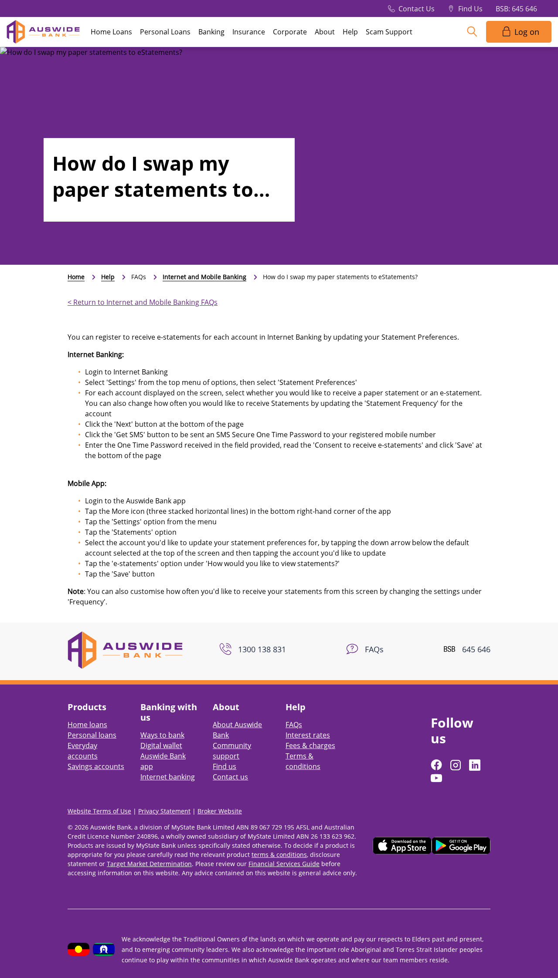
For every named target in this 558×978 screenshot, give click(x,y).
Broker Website (219, 811)
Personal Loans (165, 32)
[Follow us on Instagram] (456, 765)
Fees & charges (310, 745)
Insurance (248, 32)
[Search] (472, 31)
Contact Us (416, 8)
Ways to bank (162, 735)
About (325, 32)
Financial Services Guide (284, 864)
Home (76, 277)
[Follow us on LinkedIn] (475, 765)
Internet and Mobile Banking (204, 277)
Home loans (87, 724)
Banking (211, 32)
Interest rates (308, 735)
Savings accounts (96, 766)
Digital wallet (161, 745)
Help (350, 32)
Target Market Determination (149, 864)
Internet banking (167, 777)
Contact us (230, 777)
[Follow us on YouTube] (437, 778)
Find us (224, 766)
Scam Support (389, 32)
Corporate (290, 32)
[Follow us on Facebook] (437, 765)
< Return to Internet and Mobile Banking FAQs (143, 302)
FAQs (294, 724)
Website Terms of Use (99, 811)
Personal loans (92, 735)
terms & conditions (279, 854)
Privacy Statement (164, 811)
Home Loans (111, 32)
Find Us (470, 8)
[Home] (125, 649)
